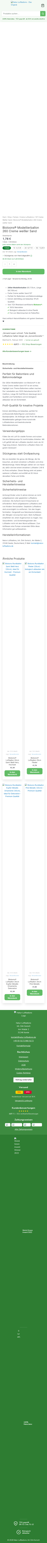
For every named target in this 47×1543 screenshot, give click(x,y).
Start (4, 217)
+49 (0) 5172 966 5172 (23, 1041)
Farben (15, 217)
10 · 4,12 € (17, 248)
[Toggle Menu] (6, 5)
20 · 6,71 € (28, 248)
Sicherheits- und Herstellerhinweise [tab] (18, 368)
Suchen (42, 13)
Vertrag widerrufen (23, 1080)
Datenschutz (23, 1061)
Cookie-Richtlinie (23, 1073)
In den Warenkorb (23, 271)
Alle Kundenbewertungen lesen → (17, 351)
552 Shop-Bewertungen (32, 344)
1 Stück (7, 248)
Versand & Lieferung (23, 1100)
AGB (23, 1065)
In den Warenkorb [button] (12, 773)
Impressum (23, 1057)
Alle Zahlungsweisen (23, 1129)
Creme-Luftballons (27, 217)
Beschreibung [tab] (9, 364)
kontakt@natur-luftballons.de (23, 1037)
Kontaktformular (23, 1046)
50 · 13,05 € (40, 248)
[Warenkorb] (42, 5)
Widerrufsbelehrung (23, 1069)
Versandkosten (22, 252)
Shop (10, 217)
